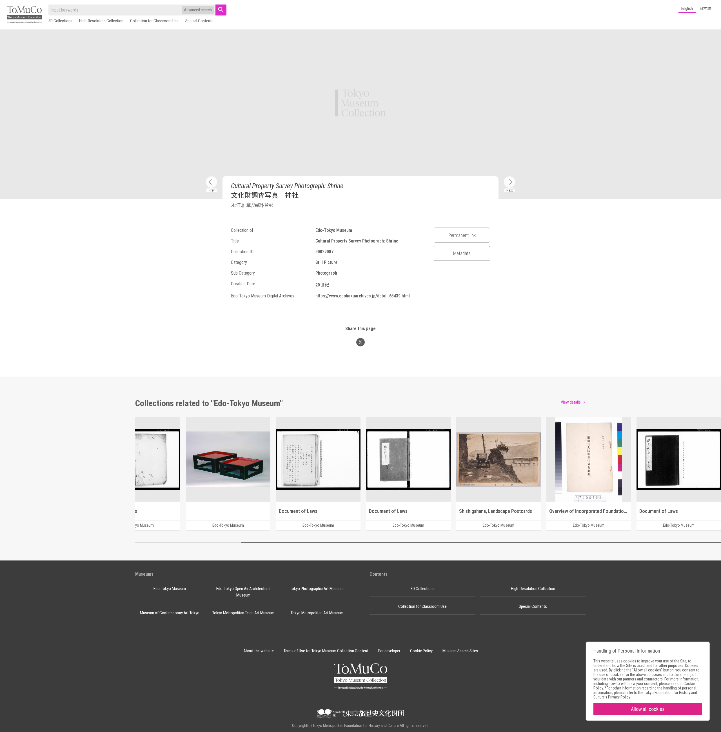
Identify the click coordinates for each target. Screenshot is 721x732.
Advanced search (198, 9)
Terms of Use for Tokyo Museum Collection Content (326, 650)
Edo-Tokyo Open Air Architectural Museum (243, 592)
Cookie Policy (421, 650)
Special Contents (199, 20)
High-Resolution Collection (101, 20)
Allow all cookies (648, 709)
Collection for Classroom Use (154, 20)
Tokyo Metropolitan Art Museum (317, 612)
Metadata (462, 253)
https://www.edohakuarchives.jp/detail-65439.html (362, 296)
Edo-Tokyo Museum (169, 588)
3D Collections (60, 20)
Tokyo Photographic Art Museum (317, 588)
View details (571, 402)
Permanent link (462, 235)
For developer (389, 650)
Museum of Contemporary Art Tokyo (169, 612)
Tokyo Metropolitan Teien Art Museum (243, 612)
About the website (258, 650)
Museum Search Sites (460, 650)
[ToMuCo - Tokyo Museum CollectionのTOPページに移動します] (24, 15)
